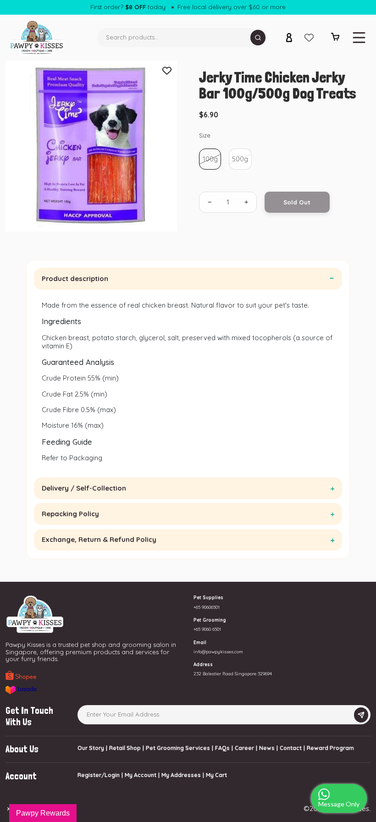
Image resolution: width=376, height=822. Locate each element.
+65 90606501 (207, 607)
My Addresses (181, 775)
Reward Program (330, 748)
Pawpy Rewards (43, 813)
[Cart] (335, 38)
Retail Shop (125, 748)
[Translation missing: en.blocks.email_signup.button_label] (361, 715)
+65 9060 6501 (207, 629)
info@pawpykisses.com (218, 651)
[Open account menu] (289, 38)
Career (244, 748)
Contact (291, 748)
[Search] (257, 37)
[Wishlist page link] (309, 37)
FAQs (222, 748)
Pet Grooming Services (178, 748)
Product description (75, 278)
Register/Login (98, 775)
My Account (140, 775)
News (267, 748)
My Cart (216, 775)
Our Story (90, 748)
